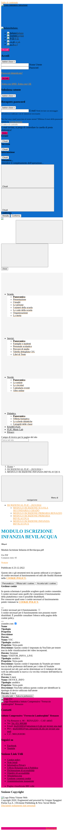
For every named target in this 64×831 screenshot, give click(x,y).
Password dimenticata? (12, 73)
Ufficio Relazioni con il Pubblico (22, 767)
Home (10, 466)
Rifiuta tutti (25, 583)
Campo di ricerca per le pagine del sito (19, 437)
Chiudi (5, 141)
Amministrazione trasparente (20, 781)
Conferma (16, 216)
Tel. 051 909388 (19, 723)
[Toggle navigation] (24, 255)
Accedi (5, 50)
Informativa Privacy (16, 765)
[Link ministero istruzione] (14, 5)
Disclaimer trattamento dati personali (18, 805)
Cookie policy (13, 759)
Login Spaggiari (15, 122)
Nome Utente (35, 64)
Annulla (5, 216)
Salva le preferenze (24, 696)
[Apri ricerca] (39, 232)
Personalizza (8, 583)
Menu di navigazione (42, 499)
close (4, 269)
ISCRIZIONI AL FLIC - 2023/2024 (24, 469)
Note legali (12, 762)
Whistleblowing (14, 775)
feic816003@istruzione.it (38, 726)
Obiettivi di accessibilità (18, 773)
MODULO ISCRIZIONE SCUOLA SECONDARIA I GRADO (30, 509)
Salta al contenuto (9, 2)
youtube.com (7, 623)
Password (33, 67)
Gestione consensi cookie (19, 778)
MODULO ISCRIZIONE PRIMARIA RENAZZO (37, 513)
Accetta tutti (46, 583)
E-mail (32, 110)
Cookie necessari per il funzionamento (19, 610)
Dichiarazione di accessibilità (20, 770)
